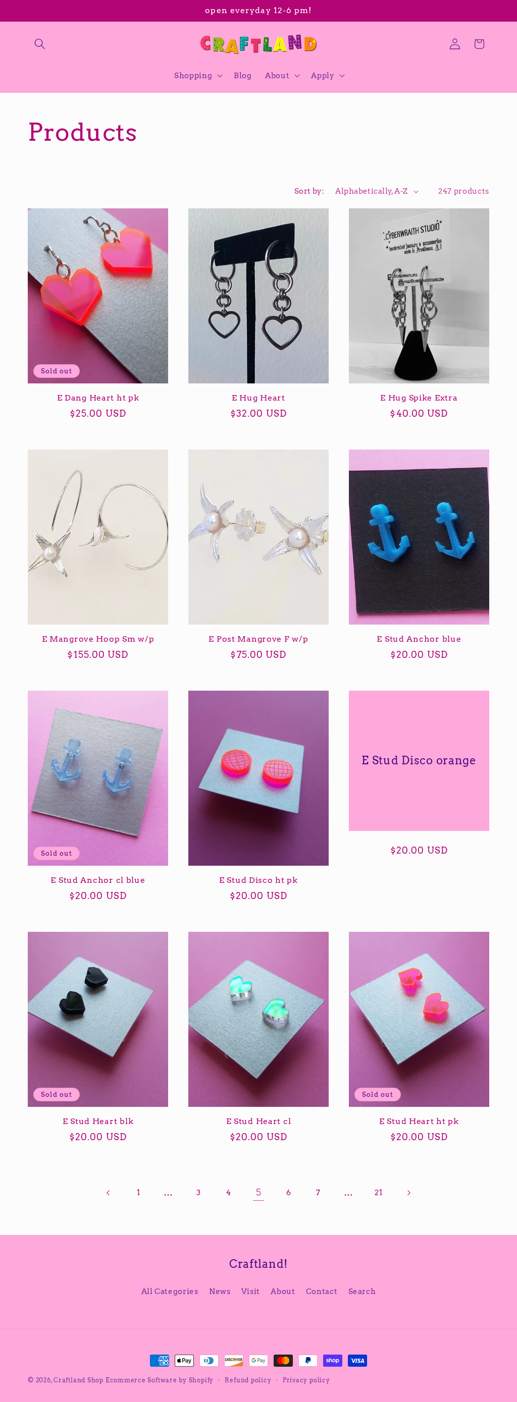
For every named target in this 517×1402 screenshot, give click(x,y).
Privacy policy (306, 1380)
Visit (250, 1291)
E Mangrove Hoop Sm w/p (98, 639)
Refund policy (248, 1380)
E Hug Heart (258, 398)
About (283, 1291)
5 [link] (259, 1192)
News (220, 1291)
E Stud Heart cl (258, 1121)
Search (362, 1291)
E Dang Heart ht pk (98, 398)
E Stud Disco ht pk (258, 880)
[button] (40, 44)
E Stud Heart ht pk (419, 1121)
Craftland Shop (79, 1380)
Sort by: (309, 191)
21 (378, 1192)
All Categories (169, 1291)
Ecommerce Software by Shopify (160, 1380)
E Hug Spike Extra (418, 398)
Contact (322, 1291)
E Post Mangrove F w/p (258, 639)
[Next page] (408, 1193)
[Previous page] (108, 1193)
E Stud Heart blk (98, 1121)
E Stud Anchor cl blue (97, 880)
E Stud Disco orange (419, 760)
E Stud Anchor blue (419, 639)
